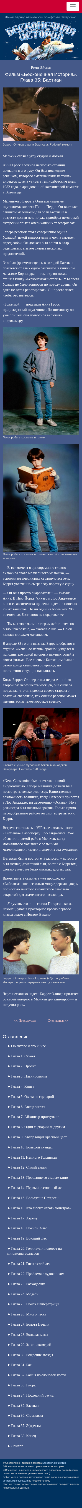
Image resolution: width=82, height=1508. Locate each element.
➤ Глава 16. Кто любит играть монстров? (39, 1208)
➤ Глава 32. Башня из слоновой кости (36, 1375)
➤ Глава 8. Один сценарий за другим (36, 1127)
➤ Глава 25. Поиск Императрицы (33, 1304)
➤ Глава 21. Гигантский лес (28, 1264)
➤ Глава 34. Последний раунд (30, 1395)
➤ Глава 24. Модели (22, 1294)
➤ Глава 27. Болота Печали (28, 1324)
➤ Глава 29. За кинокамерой (29, 1345)
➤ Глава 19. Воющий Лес (27, 1238)
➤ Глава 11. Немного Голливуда (32, 1157)
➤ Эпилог (15, 1446)
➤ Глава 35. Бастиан (23, 1405)
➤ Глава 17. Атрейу (22, 1218)
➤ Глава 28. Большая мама (27, 1334)
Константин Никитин (54, 1462)
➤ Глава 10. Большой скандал (30, 1147)
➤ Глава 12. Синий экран (27, 1167)
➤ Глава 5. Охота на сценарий (30, 1097)
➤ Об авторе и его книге (26, 1046)
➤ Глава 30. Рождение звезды (30, 1355)
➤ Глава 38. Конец (21, 1436)
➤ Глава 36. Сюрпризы (25, 1415)
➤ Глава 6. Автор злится (26, 1107)
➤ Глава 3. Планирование (27, 1076)
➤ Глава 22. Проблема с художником (35, 1274)
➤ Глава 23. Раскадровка (26, 1284)
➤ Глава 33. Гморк (21, 1385)
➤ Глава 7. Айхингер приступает (33, 1117)
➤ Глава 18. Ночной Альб (27, 1228)
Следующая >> (58, 1020)
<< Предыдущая (25, 1020)
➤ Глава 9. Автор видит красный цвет (37, 1137)
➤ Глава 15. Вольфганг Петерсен (33, 1198)
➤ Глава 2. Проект (21, 1066)
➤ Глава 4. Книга (20, 1086)
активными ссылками (15, 1480)
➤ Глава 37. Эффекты (24, 1426)
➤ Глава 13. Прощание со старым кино (37, 1177)
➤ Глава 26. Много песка (26, 1314)
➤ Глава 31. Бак (19, 1365)
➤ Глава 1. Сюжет (21, 1056)
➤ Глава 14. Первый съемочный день (36, 1188)
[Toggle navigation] (73, 6)
